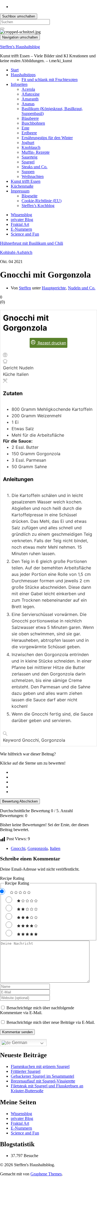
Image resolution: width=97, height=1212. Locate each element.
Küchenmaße (22, 186)
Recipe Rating (12, 878)
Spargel (28, 162)
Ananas (28, 103)
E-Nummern (21, 229)
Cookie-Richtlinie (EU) (41, 200)
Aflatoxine (31, 94)
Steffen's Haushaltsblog (20, 46)
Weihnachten (33, 176)
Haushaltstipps (23, 74)
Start (15, 70)
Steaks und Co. (34, 166)
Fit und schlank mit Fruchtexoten (50, 79)
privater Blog (22, 219)
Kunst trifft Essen (25, 181)
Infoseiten (19, 84)
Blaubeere (30, 118)
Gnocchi (18, 848)
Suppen (28, 171)
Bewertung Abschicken (20, 801)
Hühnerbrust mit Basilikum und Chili (31, 243)
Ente (25, 128)
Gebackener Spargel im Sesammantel (42, 1076)
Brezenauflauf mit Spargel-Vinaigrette (43, 1081)
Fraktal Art (20, 224)
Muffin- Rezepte (36, 152)
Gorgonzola (37, 848)
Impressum (20, 191)
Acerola (28, 89)
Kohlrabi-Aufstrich (16, 252)
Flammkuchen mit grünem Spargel (40, 1066)
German (19, 1042)
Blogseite (29, 196)
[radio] (54, 772)
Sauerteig (29, 157)
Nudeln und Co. (81, 288)
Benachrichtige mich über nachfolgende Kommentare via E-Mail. (37, 1010)
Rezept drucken (51, 343)
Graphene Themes (46, 1174)
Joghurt (28, 142)
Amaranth (30, 99)
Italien (55, 848)
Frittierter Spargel (25, 1071)
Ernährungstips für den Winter (47, 137)
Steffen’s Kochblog (38, 205)
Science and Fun (25, 234)
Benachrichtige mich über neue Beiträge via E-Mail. (50, 1022)
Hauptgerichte (54, 288)
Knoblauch (31, 147)
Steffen (25, 288)
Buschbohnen (33, 123)
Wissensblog (21, 214)
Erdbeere (29, 133)
